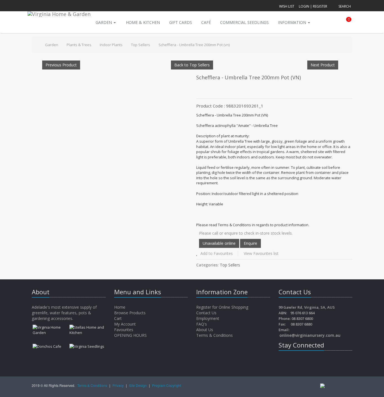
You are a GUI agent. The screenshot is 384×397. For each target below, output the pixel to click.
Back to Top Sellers (192, 65)
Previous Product (61, 65)
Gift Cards (180, 22)
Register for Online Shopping (222, 307)
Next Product (323, 65)
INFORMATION (292, 22)
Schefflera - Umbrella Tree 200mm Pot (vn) (194, 44)
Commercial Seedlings (244, 22)
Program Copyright (166, 385)
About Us (204, 329)
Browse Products (130, 312)
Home (120, 307)
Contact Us (206, 312)
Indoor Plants (111, 44)
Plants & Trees (79, 44)
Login (304, 6)
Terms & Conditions (214, 335)
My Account (125, 324)
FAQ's (201, 324)
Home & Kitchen (143, 22)
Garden (104, 22)
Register (320, 6)
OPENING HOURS (130, 335)
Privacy (118, 385)
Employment (207, 318)
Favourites (124, 329)
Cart (118, 318)
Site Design (138, 385)
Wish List (286, 6)
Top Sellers (140, 44)
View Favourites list (261, 253)
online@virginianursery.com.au (309, 335)
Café (206, 22)
